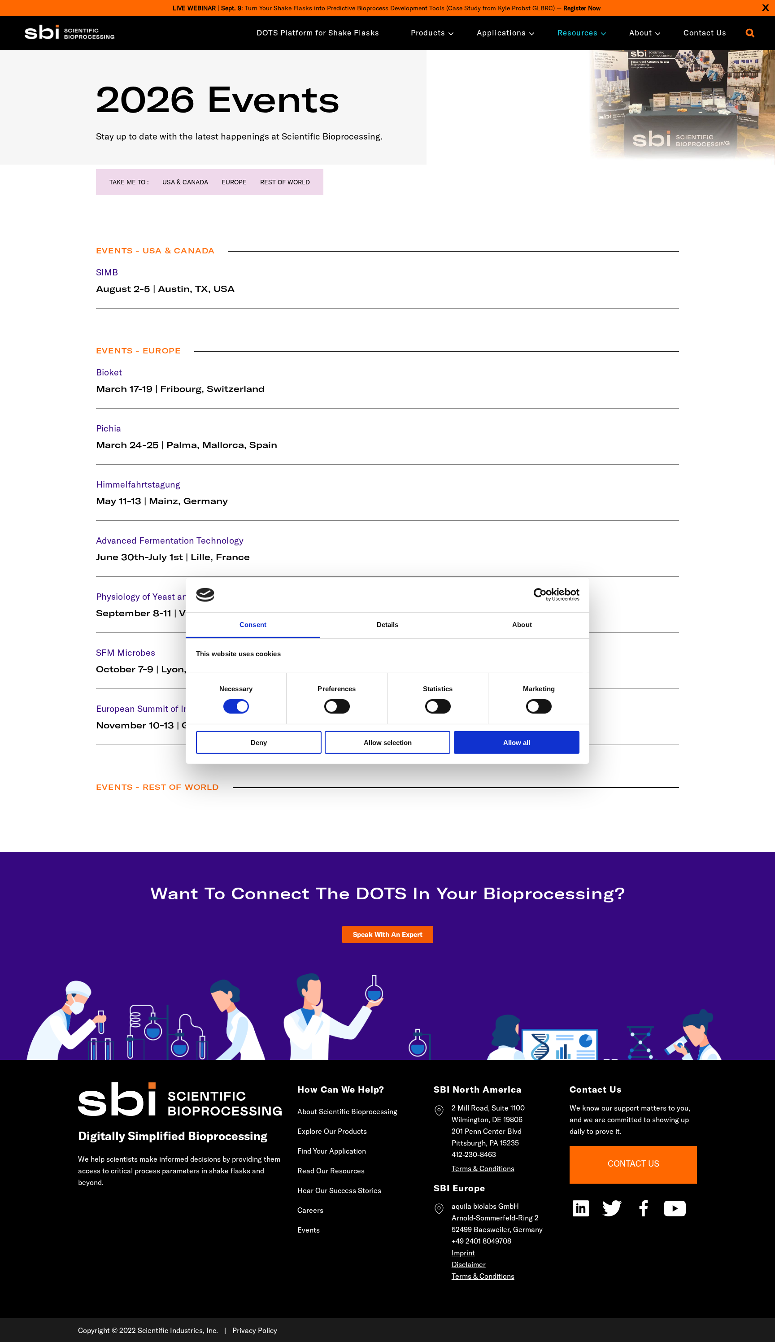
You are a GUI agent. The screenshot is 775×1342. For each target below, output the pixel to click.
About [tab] (522, 624)
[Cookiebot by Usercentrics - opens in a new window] (540, 594)
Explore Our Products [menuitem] (332, 1131)
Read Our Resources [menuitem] (331, 1170)
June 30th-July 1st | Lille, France (173, 556)
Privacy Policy (254, 1330)
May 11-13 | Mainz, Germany (162, 500)
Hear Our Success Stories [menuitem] (339, 1190)
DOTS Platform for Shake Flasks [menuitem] (318, 32)
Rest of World (285, 182)
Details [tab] (388, 624)
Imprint (463, 1252)
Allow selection (388, 742)
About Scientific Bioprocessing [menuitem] (347, 1111)
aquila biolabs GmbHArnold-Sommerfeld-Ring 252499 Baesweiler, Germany (497, 1218)
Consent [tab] (252, 624)
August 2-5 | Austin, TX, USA (165, 288)
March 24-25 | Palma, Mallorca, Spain (186, 444)
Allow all (516, 742)
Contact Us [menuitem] (705, 32)
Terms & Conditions (483, 1168)
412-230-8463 (474, 1154)
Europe (234, 182)
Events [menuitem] (308, 1229)
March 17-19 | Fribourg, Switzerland (180, 388)
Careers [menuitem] (310, 1210)
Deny (259, 742)
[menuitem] (428, 32)
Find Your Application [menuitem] (331, 1150)
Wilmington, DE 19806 (487, 1119)
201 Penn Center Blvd (487, 1131)
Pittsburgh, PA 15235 (485, 1142)
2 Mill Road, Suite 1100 (488, 1107)
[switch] (337, 706)
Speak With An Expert (387, 934)
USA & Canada (185, 182)
